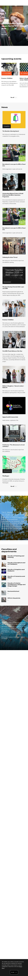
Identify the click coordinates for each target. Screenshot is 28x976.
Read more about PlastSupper (14, 470)
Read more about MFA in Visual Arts (14, 599)
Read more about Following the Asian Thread (14, 250)
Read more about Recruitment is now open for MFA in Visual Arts (14, 157)
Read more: (4, 533)
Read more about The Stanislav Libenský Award (14, 124)
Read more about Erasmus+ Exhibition (9, 74)
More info (4, 34)
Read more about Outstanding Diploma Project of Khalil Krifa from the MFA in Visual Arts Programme (14, 188)
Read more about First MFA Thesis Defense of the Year (14, 346)
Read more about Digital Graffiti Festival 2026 (14, 409)
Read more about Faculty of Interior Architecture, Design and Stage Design (14, 585)
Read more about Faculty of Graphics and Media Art (14, 571)
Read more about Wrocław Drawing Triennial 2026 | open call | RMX (14, 281)
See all (12, 97)
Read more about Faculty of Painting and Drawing (14, 557)
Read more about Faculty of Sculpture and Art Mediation (14, 564)
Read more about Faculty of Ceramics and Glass (14, 578)
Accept (12, 972)
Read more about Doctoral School (14, 593)
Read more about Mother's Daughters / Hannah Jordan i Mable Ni (14, 379)
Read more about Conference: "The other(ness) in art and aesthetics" (14, 438)
